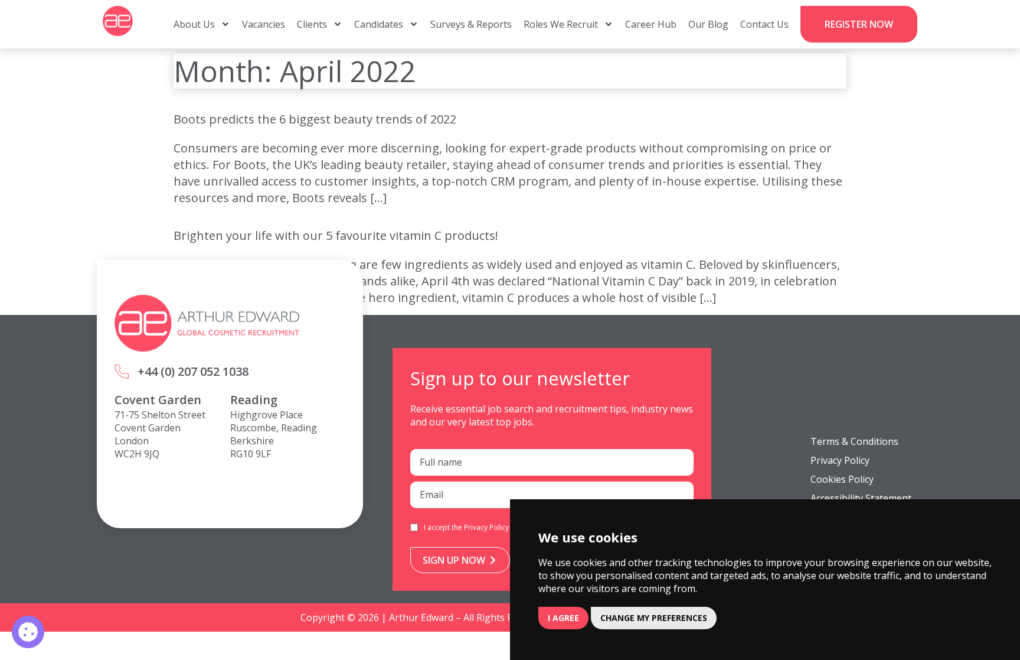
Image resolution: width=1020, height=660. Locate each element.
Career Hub (650, 24)
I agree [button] (563, 617)
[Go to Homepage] (118, 21)
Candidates (378, 24)
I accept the (466, 527)
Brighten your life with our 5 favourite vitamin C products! (336, 235)
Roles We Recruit (561, 24)
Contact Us (764, 24)
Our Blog (708, 24)
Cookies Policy (842, 479)
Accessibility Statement (860, 498)
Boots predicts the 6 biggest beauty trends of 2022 (315, 119)
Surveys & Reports (471, 24)
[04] (28, 632)
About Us (194, 24)
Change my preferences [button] (653, 617)
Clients (312, 24)
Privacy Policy (486, 527)
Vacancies (263, 24)
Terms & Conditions (854, 441)
